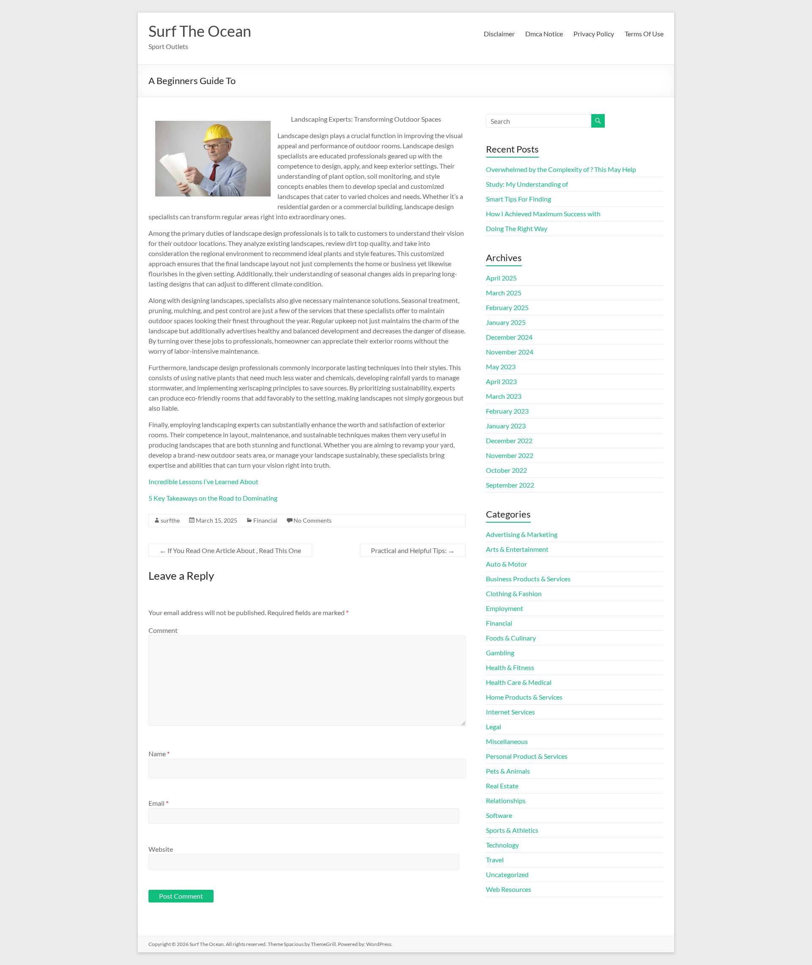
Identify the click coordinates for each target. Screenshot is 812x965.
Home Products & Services (524, 697)
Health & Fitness (510, 667)
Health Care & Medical (518, 682)
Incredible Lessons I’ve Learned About (203, 481)
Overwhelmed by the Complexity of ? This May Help (561, 169)
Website (160, 849)
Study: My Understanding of (527, 184)
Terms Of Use (644, 34)
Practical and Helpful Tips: (413, 550)
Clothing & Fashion (514, 593)
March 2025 (503, 293)
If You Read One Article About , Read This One (230, 550)
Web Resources (508, 889)
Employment (504, 608)
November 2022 (509, 455)
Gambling (500, 653)
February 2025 (507, 307)
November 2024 (509, 352)
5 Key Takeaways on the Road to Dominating (212, 498)
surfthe (170, 520)
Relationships (506, 800)
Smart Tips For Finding (518, 199)
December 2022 (509, 440)
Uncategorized (507, 874)
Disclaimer (499, 34)
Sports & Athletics (512, 830)
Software (499, 815)
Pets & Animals (508, 771)
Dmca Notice (544, 34)
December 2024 (509, 337)
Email (158, 803)
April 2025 (501, 278)
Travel (495, 860)
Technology (502, 845)
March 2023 (503, 396)
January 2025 (506, 322)
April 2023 (501, 381)
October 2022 (506, 470)
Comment (163, 630)
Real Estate (502, 786)
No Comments (313, 520)
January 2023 (506, 426)
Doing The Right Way (516, 228)
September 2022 (510, 485)
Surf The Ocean (199, 31)
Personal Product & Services (527, 756)
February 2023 (507, 411)
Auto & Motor (506, 564)
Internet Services (510, 712)
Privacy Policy (593, 34)
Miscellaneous (507, 741)
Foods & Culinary (511, 638)
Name (159, 754)
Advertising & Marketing (521, 534)
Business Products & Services (528, 579)
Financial (265, 520)
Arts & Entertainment (517, 549)
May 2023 (501, 367)
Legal (493, 726)
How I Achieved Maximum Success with (543, 214)
